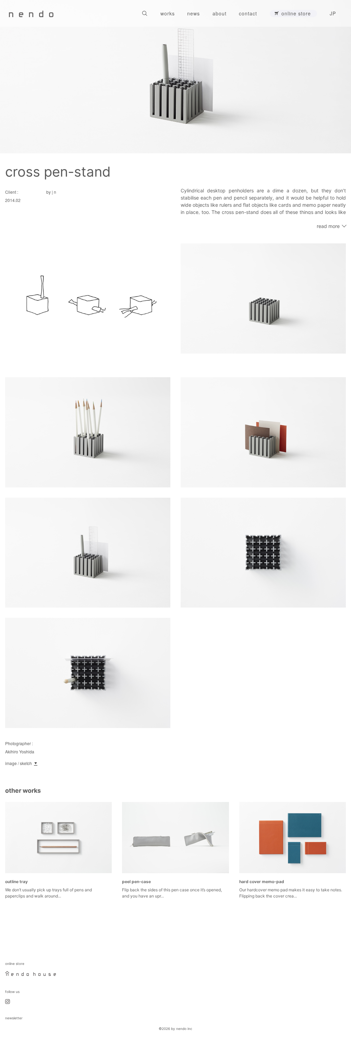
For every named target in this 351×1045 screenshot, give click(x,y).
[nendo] (31, 13)
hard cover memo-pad (261, 881)
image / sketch (18, 763)
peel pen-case (136, 881)
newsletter (14, 1018)
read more (328, 226)
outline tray (16, 881)
